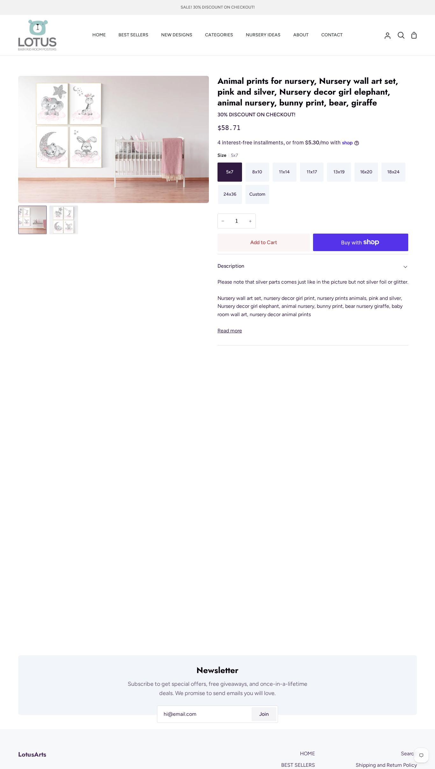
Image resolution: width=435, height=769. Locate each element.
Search (409, 754)
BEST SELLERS (298, 765)
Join (264, 714)
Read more (230, 331)
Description (231, 266)
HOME (307, 754)
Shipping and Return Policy (386, 765)
